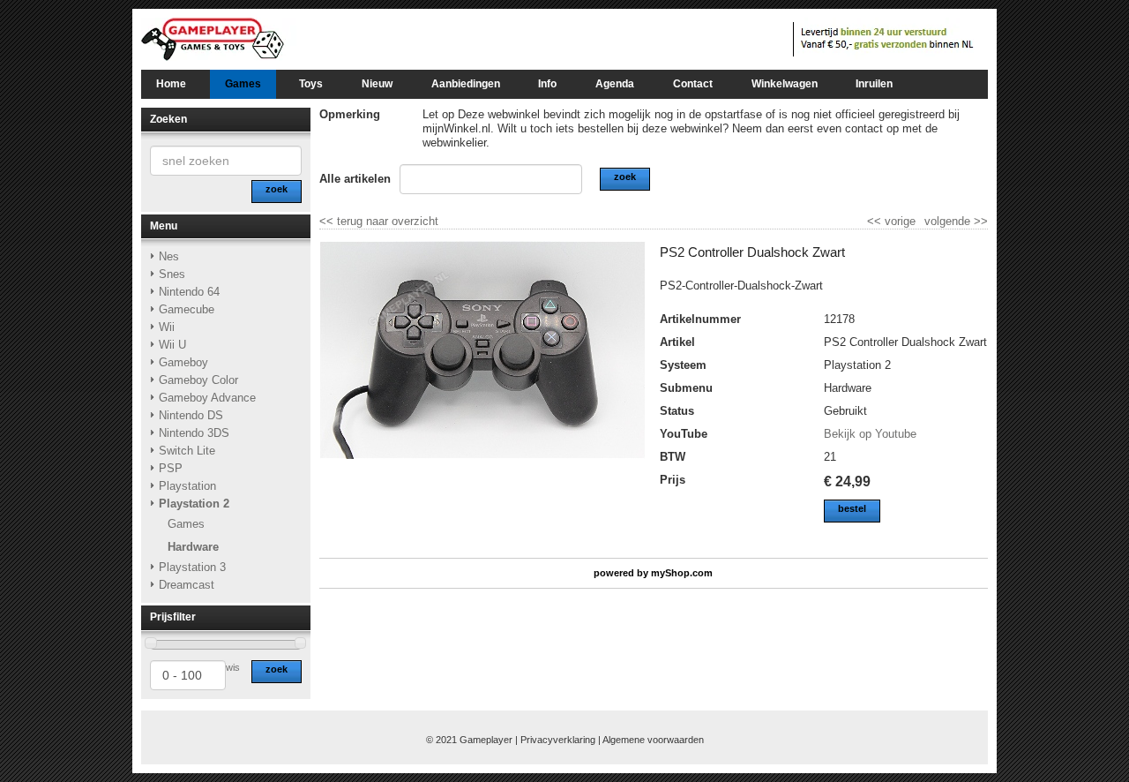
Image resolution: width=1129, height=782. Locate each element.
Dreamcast (186, 584)
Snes (172, 274)
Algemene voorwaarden (653, 739)
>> (979, 221)
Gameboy (183, 362)
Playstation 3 (192, 567)
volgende (956, 221)
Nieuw (377, 84)
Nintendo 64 (189, 291)
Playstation (187, 486)
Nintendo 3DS (194, 433)
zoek (276, 669)
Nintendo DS (191, 415)
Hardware (193, 546)
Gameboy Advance (207, 397)
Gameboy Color (198, 380)
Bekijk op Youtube (870, 433)
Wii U (172, 344)
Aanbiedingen (465, 84)
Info (547, 84)
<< (876, 221)
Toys (311, 84)
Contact (693, 84)
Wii (167, 327)
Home (171, 84)
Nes (169, 256)
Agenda (614, 84)
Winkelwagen (784, 84)
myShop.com (682, 573)
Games (243, 84)
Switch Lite (187, 450)
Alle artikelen (355, 178)
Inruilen (874, 84)
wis (233, 667)
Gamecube (186, 309)
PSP (171, 468)
